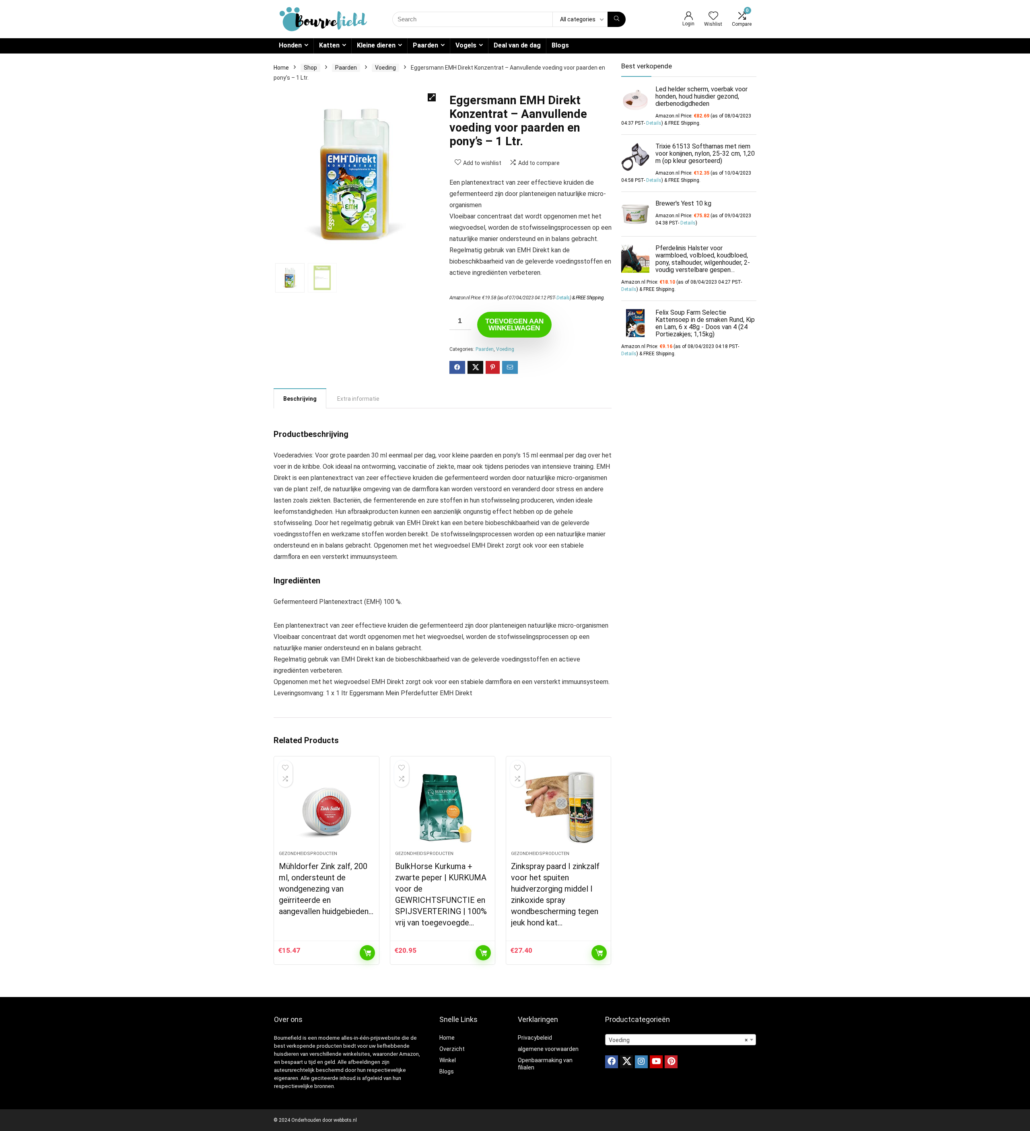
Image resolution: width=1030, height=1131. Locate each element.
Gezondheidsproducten (308, 853)
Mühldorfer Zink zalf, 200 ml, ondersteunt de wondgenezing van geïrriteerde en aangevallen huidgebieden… (326, 888)
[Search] (617, 19)
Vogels (465, 45)
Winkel (447, 1060)
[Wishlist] (713, 16)
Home (281, 67)
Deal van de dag (517, 45)
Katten (329, 45)
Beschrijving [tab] (300, 399)
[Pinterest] (671, 1061)
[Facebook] (611, 1061)
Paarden (425, 45)
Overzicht (452, 1049)
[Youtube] (656, 1061)
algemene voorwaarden (548, 1049)
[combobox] (680, 1039)
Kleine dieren (376, 45)
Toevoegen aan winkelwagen (514, 324)
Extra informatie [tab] (358, 399)
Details (563, 298)
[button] (432, 97)
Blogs (560, 45)
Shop (310, 67)
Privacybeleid (535, 1037)
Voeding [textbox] (678, 1040)
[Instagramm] (641, 1061)
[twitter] (626, 1061)
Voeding (385, 67)
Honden (290, 45)
